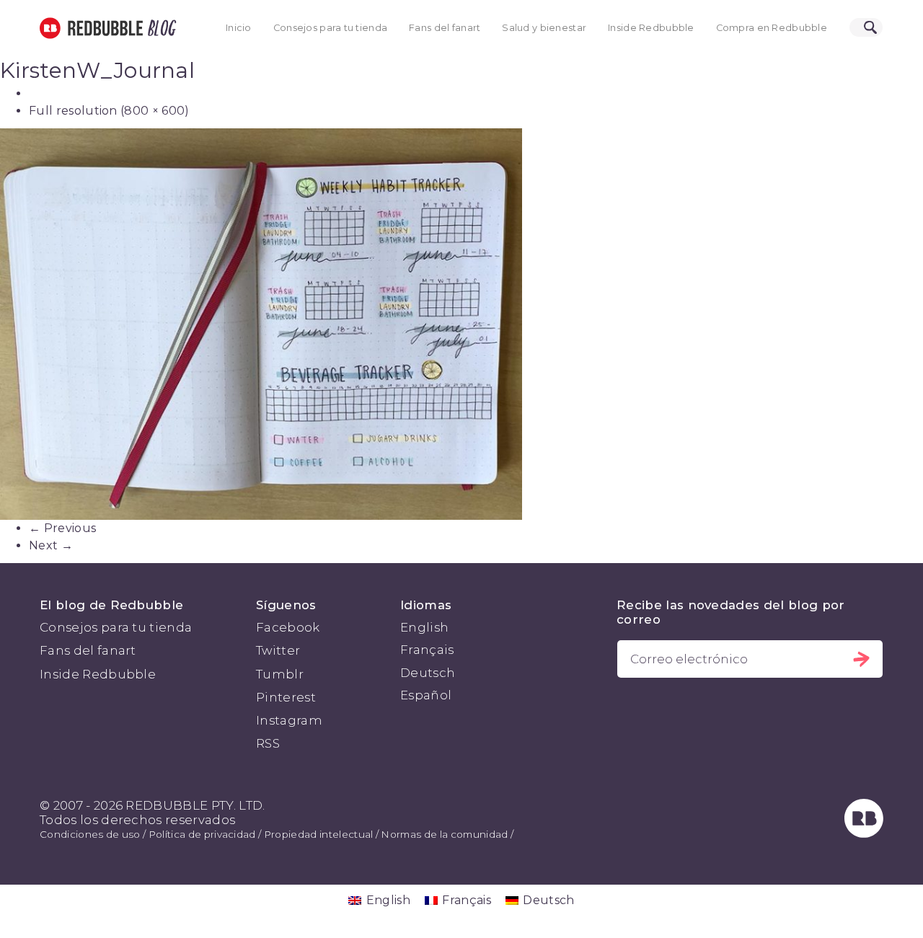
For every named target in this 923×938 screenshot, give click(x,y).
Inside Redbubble (651, 27)
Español (425, 695)
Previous (62, 528)
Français (427, 649)
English (424, 627)
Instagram (289, 720)
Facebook (288, 627)
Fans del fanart (444, 27)
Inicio (239, 27)
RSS (268, 743)
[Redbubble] (863, 833)
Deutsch (427, 672)
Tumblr (280, 674)
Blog (159, 28)
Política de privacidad (202, 834)
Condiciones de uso (90, 834)
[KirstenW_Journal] (461, 324)
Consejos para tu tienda (330, 27)
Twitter (278, 650)
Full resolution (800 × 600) (109, 111)
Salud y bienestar (544, 27)
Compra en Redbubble (771, 27)
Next (51, 545)
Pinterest (286, 697)
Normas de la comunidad (444, 834)
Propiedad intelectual (319, 834)
